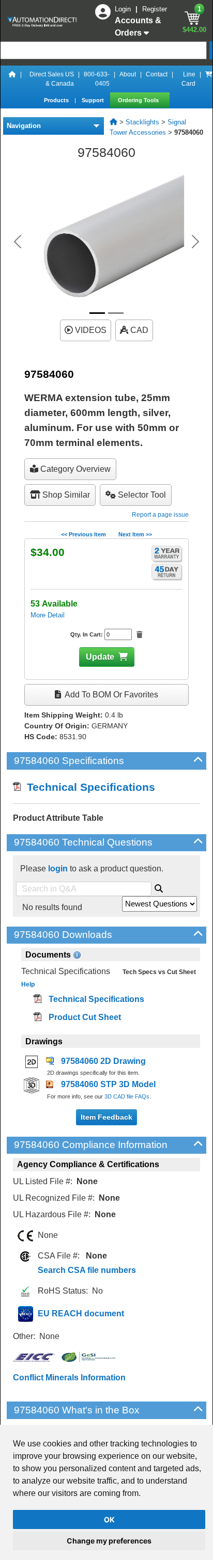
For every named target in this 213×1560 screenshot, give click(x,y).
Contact (157, 74)
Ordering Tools (139, 100)
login (58, 868)
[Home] (12, 79)
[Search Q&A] (158, 887)
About (127, 74)
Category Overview (74, 469)
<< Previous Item (83, 534)
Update (100, 656)
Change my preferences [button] (109, 1540)
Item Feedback (106, 1117)
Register (154, 9)
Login (124, 9)
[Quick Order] (208, 79)
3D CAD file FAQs (126, 1096)
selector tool (141, 494)
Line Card (188, 79)
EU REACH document (81, 1313)
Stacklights (142, 122)
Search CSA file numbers (87, 1270)
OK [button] (109, 1519)
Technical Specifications (88, 787)
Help (28, 984)
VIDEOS (89, 330)
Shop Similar (65, 494)
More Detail (48, 615)
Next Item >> (135, 534)
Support (93, 100)
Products (57, 100)
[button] (18, 241)
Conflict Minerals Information (69, 1377)
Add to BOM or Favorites (110, 694)
